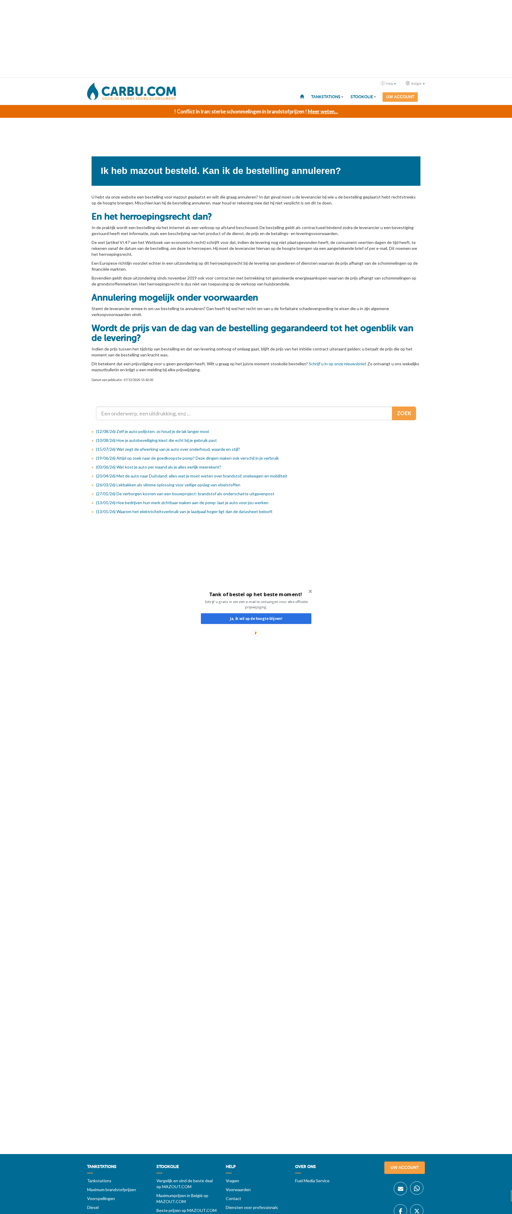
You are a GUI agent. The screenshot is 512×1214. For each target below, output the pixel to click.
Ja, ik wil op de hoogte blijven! (256, 618)
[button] (255, 594)
